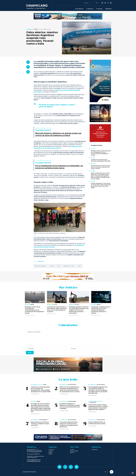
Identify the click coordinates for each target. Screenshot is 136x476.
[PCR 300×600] (100, 81)
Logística (90, 9)
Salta (58, 266)
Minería (32, 304)
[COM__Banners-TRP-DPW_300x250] (100, 113)
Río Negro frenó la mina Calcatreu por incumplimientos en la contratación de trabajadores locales (101, 153)
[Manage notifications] (133, 473)
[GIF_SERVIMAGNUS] (100, 133)
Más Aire (72, 452)
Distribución (93, 402)
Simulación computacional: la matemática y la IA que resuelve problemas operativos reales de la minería (100, 310)
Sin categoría (93, 401)
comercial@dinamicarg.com (33, 461)
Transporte (79, 9)
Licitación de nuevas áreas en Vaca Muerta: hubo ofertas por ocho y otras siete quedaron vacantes (57, 309)
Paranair (52, 266)
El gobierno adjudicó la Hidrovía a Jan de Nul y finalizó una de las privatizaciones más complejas (70, 406)
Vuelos (79, 266)
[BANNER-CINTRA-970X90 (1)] (68, 437)
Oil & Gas (54, 304)
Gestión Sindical (74, 451)
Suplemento (95, 449)
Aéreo (35, 29)
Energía (99, 9)
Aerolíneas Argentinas (40, 266)
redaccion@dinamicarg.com (34, 459)
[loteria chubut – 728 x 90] (68, 276)
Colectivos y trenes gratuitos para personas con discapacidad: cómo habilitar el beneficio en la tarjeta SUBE (40, 389)
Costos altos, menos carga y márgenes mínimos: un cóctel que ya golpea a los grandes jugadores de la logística (98, 407)
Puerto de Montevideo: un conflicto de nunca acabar (96, 422)
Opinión (108, 9)
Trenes (44, 384)
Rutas (40, 384)
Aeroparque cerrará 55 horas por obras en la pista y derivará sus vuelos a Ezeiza (100, 167)
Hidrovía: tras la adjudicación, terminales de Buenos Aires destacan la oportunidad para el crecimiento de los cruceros (70, 389)
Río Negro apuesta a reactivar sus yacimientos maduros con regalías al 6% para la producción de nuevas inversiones (79, 310)
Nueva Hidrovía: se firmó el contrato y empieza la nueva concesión (40, 423)
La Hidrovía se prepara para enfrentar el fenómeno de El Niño (100, 160)
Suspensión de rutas (68, 266)
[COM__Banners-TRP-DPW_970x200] (68, 364)
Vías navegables (72, 384)
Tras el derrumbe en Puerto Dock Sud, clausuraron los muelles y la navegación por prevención (69, 424)
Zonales (72, 449)
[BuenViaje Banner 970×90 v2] (68, 16)
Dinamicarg (33, 471)
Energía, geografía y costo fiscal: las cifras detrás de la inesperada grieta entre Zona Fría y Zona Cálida (101, 185)
